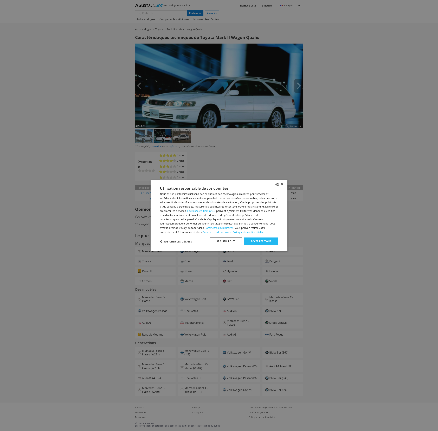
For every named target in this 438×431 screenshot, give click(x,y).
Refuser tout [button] (225, 241)
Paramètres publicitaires (219, 227)
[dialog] (219, 215)
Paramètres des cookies (216, 232)
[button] (176, 241)
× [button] (282, 184)
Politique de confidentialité (248, 232)
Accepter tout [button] (261, 241)
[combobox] (277, 184)
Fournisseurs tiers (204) (201, 211)
